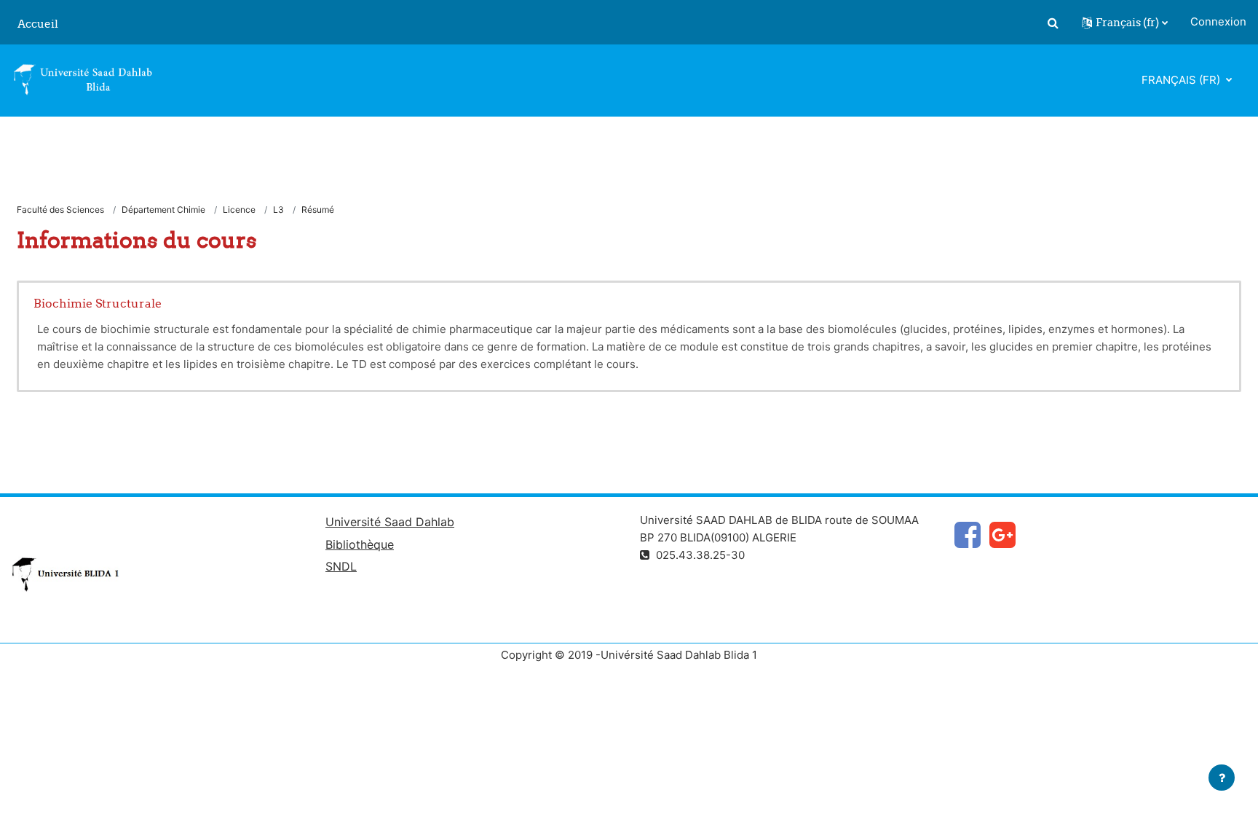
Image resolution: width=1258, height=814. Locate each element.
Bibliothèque (359, 544)
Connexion (1218, 21)
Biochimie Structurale (97, 303)
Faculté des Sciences (60, 209)
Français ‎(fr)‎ (1182, 80)
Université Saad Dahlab (389, 521)
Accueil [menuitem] (37, 24)
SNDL (341, 566)
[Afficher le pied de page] (1221, 777)
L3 (278, 209)
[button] (1052, 22)
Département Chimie (163, 209)
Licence (239, 209)
